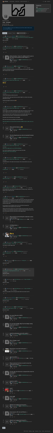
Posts (14, 33)
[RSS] (28, 33)
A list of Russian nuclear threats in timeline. (9, 308)
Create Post (17, 1)
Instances (36, 431)
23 (11, 377)
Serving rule (24, 260)
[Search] (43, 1)
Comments (10, 33)
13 (11, 408)
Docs (40, 431)
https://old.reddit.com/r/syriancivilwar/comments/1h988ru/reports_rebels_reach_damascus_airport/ (21, 121)
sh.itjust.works (12, 58)
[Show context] (3, 39)
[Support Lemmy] (28, 1)
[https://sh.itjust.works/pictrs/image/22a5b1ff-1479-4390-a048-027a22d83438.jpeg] (7, 137)
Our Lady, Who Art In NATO (7, 299)
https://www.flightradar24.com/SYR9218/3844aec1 (12, 148)
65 (11, 62)
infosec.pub (11, 389)
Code (43, 431)
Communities (11, 1)
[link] (5, 39)
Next (4, 427)
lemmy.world (12, 128)
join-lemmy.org (47, 431)
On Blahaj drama (5, 169)
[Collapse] (3, 36)
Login (45, 1)
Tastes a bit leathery (27, 279)
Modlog (30, 431)
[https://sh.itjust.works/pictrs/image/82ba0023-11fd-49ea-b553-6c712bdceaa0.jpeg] (7, 227)
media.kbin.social (12, 316)
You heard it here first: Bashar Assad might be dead (11, 80)
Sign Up (48, 1)
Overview (4, 33)
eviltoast (6, 1)
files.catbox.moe (12, 341)
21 (11, 238)
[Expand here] (7, 57)
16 (11, 353)
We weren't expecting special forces (8, 67)
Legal (33, 431)
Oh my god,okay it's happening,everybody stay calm (11, 270)
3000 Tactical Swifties (6, 178)
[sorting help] (26, 33)
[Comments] (7, 218)
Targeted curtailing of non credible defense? (10, 187)
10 (11, 140)
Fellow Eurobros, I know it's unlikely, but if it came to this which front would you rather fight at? (18, 37)
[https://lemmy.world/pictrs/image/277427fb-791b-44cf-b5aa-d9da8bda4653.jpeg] (7, 128)
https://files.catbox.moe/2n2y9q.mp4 (9, 151)
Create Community (23, 1)
